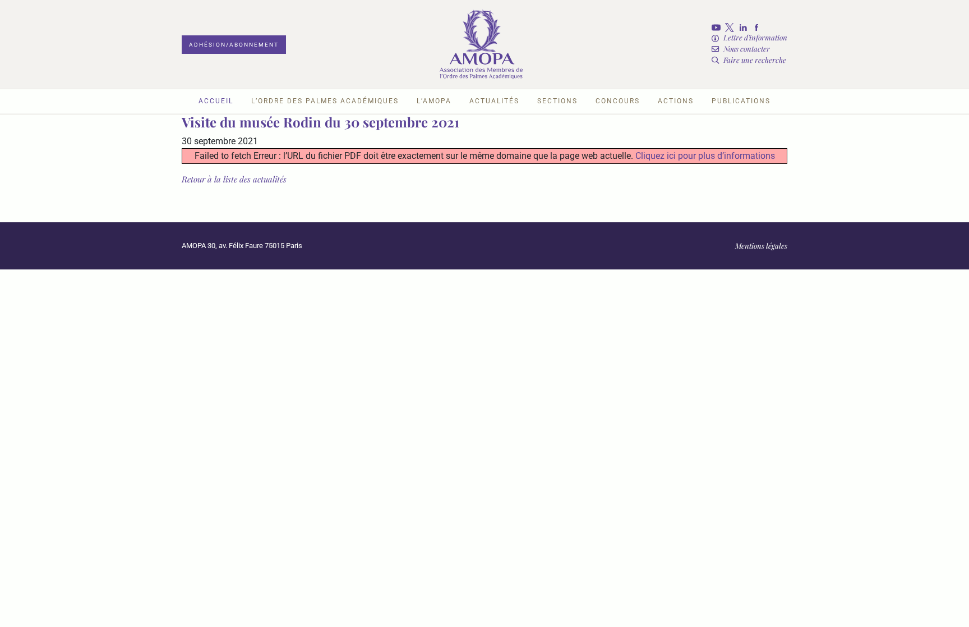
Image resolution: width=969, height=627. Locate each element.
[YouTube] (718, 27)
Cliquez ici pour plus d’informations (705, 155)
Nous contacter (746, 48)
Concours (618, 101)
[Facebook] (758, 27)
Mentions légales (761, 245)
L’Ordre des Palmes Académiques (325, 101)
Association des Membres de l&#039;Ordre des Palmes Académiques (481, 44)
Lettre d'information (755, 37)
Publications (741, 101)
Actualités (494, 101)
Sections (557, 101)
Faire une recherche (754, 60)
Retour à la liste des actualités (234, 179)
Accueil (216, 101)
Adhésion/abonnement (234, 45)
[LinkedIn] (745, 27)
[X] (732, 27)
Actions (676, 101)
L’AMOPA (434, 101)
